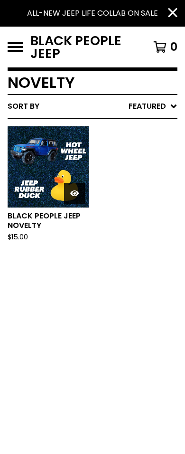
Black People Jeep (75, 47)
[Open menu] (15, 47)
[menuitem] (92, 106)
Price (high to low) (111, 252)
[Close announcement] (172, 13)
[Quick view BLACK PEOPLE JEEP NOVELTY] (74, 193)
